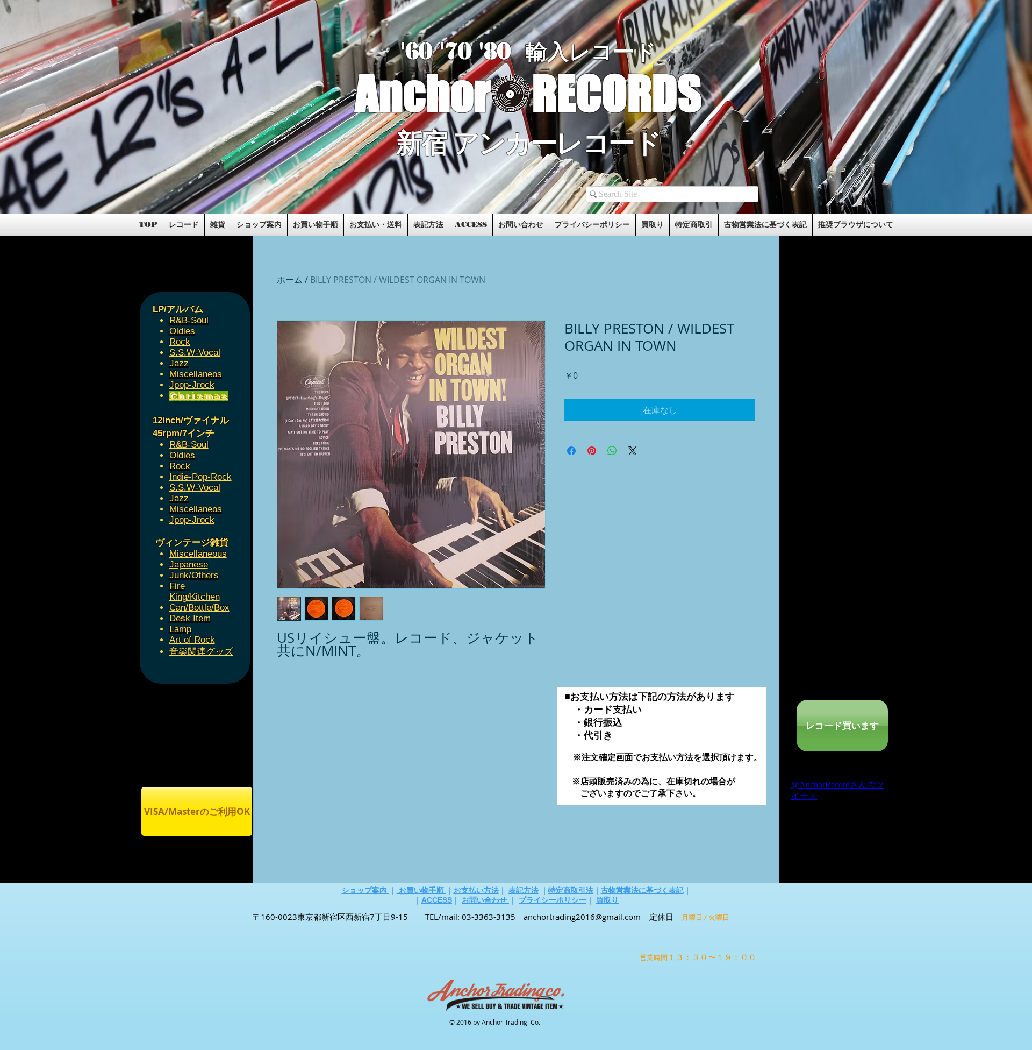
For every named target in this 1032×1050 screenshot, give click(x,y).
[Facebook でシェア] (571, 450)
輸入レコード (591, 52)
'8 (488, 51)
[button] (264, 178)
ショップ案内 (365, 890)
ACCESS (436, 900)
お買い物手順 (421, 890)
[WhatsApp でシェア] (612, 450)
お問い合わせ (485, 900)
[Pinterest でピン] (591, 450)
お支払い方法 (476, 890)
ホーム (290, 280)
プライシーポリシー (552, 900)
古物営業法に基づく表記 (642, 890)
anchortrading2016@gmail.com (582, 916)
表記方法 (523, 890)
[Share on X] (632, 450)
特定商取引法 (570, 890)
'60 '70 (439, 51)
